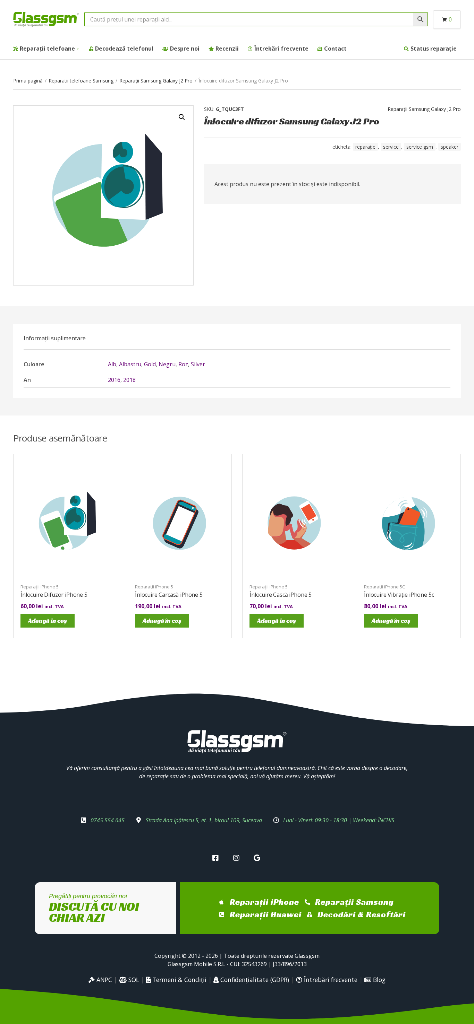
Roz (183, 364)
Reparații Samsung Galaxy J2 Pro (156, 80)
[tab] (55, 338)
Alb (112, 364)
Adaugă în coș (47, 620)
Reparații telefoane (47, 48)
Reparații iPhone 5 (39, 587)
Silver (198, 364)
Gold (150, 364)
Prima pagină (28, 80)
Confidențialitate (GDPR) (254, 979)
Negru (167, 364)
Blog (378, 979)
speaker (449, 146)
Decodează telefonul (124, 48)
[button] (182, 117)
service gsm (419, 146)
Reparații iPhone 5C (384, 587)
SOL (133, 979)
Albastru (130, 364)
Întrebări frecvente (281, 48)
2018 (129, 380)
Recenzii (227, 48)
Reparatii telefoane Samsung (81, 80)
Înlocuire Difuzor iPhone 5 (53, 594)
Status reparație (433, 48)
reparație (365, 146)
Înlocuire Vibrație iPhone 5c (399, 594)
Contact (335, 48)
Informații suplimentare (55, 338)
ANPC (103, 979)
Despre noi (185, 48)
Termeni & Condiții (178, 979)
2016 (114, 380)
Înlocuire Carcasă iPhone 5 (169, 594)
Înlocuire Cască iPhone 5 (280, 594)
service (391, 146)
